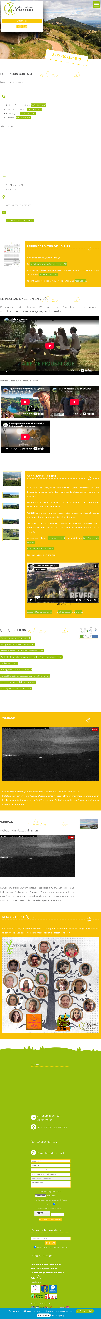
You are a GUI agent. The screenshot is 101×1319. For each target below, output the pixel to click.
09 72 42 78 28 (34, 109)
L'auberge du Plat (9, 663)
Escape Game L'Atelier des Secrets (18, 644)
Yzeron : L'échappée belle (39, 612)
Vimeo (79, 612)
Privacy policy (58, 1315)
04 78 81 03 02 (23, 117)
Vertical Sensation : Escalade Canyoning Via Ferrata (25, 676)
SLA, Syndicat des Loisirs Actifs (16, 688)
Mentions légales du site (44, 1268)
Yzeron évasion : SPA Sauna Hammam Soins (22, 650)
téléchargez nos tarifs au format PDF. (49, 264)
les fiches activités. (49, 274)
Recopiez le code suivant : (50, 1209)
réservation (80, 281)
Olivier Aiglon (65, 612)
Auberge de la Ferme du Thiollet (16, 669)
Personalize (43, 1315)
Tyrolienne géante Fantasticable (16, 638)
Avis (33, 1278)
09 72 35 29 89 (38, 105)
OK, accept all (85, 1311)
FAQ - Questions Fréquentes (46, 1264)
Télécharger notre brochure (40, 548)
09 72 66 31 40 (28, 113)
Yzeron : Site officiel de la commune (18, 682)
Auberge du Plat (57, 538)
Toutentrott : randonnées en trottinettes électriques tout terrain (31, 657)
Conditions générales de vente (47, 1272)
